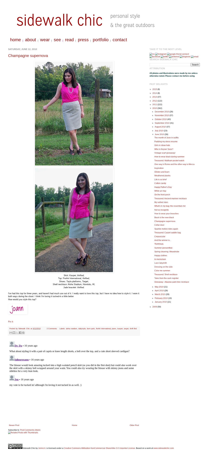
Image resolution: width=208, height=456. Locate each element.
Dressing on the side (163, 267)
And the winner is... (162, 240)
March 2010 (160, 294)
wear (45, 39)
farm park (91, 329)
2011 (154, 104)
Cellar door (159, 225)
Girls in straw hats (162, 145)
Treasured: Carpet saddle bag (167, 232)
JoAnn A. (42, 448)
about (30, 39)
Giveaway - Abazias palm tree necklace (171, 282)
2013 (154, 97)
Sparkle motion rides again (166, 229)
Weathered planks (162, 176)
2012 (154, 101)
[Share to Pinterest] (23, 332)
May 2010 (159, 287)
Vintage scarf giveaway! (164, 153)
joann (114, 329)
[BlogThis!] (14, 332)
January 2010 (161, 302)
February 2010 (161, 298)
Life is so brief (160, 179)
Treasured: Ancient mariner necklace (170, 198)
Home (74, 425)
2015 (154, 89)
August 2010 (160, 127)
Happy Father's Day (163, 187)
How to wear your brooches (166, 213)
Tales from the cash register (166, 278)
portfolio (101, 39)
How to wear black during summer (169, 157)
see (57, 39)
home (15, 39)
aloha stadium (71, 329)
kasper (120, 329)
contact (120, 39)
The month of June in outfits (166, 138)
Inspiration (159, 168)
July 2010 (159, 131)
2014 (154, 93)
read (69, 39)
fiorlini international (103, 329)
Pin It (10, 321)
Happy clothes (160, 255)
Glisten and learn (161, 172)
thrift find (133, 329)
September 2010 (162, 123)
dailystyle (82, 329)
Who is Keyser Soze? (163, 149)
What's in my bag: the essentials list (169, 206)
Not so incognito (161, 210)
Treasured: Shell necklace (165, 274)
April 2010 (159, 290)
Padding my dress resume (165, 141)
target (126, 329)
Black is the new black (164, 217)
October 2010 (161, 119)
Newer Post (14, 425)
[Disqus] (74, 380)
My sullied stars (161, 202)
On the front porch (162, 195)
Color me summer (162, 270)
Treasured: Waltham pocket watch (169, 160)
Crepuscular (159, 236)
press (83, 39)
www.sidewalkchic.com (163, 448)
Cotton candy (160, 183)
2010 (154, 108)
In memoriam (160, 259)
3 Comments (52, 329)
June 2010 (160, 134)
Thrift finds (158, 244)
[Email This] (11, 332)
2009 (154, 307)
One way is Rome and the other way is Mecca (174, 164)
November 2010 (162, 115)
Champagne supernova (28, 55)
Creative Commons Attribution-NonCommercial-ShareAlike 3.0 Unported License (99, 448)
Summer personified (163, 248)
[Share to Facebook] (20, 332)
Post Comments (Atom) (30, 430)
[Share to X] (17, 332)
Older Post (134, 425)
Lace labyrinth (160, 263)
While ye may (160, 191)
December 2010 (162, 112)
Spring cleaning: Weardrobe (166, 251)
